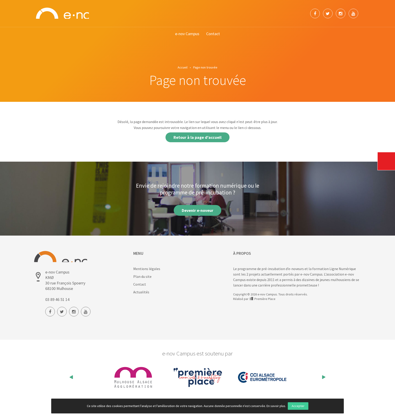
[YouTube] (353, 13)
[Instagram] (340, 13)
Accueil (182, 67)
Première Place (264, 299)
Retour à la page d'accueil (197, 137)
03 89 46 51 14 (57, 299)
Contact (213, 33)
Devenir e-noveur (197, 210)
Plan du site (142, 276)
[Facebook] (315, 13)
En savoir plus (276, 406)
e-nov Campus (187, 33)
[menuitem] (187, 34)
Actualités (141, 292)
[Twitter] (328, 13)
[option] (139, 377)
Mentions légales (146, 268)
